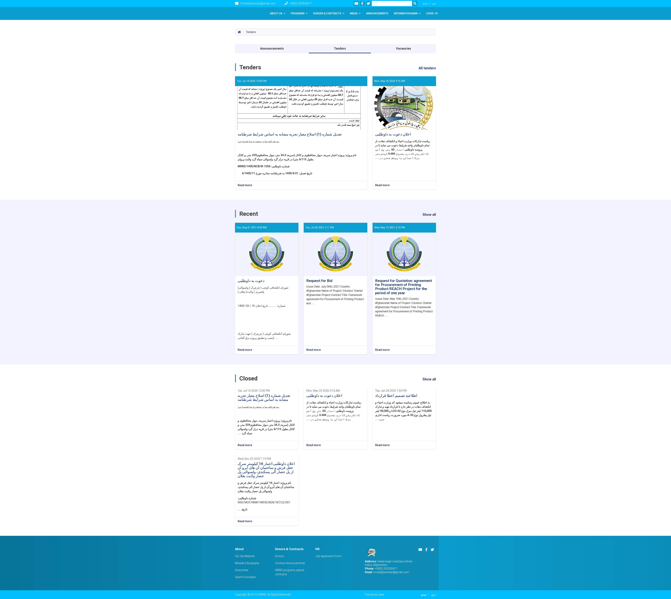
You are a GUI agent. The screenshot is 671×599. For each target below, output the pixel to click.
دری (434, 3)
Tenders (340, 48)
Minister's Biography (247, 563)
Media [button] (354, 13)
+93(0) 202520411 (300, 3)
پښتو (425, 3)
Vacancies (403, 48)
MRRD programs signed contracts (289, 572)
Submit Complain (245, 577)
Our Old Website (245, 556)
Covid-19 (432, 13)
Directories (241, 570)
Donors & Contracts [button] (327, 13)
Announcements (377, 13)
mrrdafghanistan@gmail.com (258, 3)
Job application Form (328, 556)
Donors (279, 556)
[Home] (372, 552)
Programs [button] (298, 13)
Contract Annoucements (290, 563)
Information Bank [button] (406, 13)
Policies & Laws (374, 594)
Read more (245, 185)
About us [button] (276, 13)
